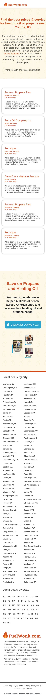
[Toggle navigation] (39, 4)
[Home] (16, 4)
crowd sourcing (11, 53)
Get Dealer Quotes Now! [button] (24, 324)
